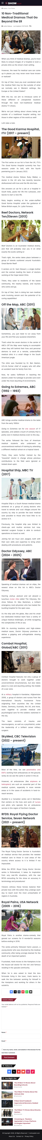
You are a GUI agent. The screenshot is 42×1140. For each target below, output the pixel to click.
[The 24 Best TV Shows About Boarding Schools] (7, 1085)
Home (5, 8)
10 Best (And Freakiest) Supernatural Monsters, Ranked (26, 1102)
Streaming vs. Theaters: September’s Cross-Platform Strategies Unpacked (25, 1121)
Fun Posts (11, 8)
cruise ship (14, 599)
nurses (37, 802)
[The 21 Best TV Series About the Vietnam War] (7, 1094)
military (9, 694)
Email (4, 1041)
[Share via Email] (30, 991)
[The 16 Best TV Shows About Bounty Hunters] (7, 1113)
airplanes (34, 781)
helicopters (6, 784)
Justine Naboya (7, 26)
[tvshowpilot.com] (13, 2)
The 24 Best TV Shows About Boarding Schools (24, 1084)
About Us (12, 1136)
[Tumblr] (19, 991)
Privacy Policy (29, 1136)
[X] (15, 991)
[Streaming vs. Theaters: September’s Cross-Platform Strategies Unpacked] (7, 1122)
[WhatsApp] (26, 991)
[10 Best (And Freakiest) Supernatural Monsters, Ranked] (7, 1104)
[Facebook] (11, 991)
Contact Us (19, 1136)
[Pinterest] (22, 991)
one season (30, 429)
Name (4, 1032)
